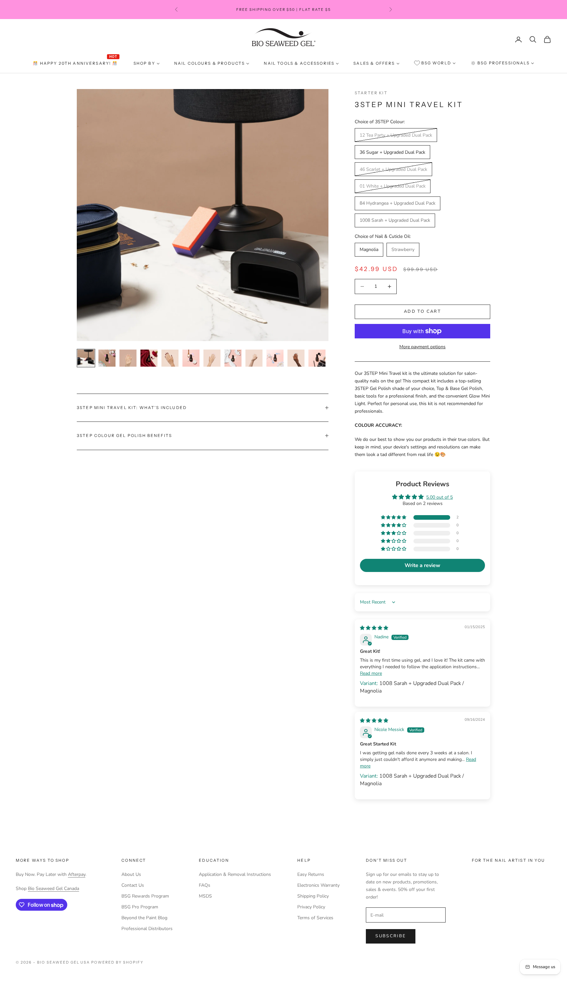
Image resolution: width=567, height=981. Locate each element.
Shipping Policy (313, 896)
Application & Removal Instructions (235, 874)
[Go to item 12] (317, 358)
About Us (131, 874)
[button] (394, 517)
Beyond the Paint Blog (144, 918)
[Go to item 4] (149, 358)
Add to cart (422, 311)
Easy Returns (310, 874)
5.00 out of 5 (439, 497)
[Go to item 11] (296, 358)
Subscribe (390, 936)
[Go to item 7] (212, 358)
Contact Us (132, 885)
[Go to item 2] (107, 358)
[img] (374, 628)
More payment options (422, 347)
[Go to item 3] (128, 358)
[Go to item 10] (275, 358)
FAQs (204, 885)
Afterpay (76, 874)
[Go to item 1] (86, 358)
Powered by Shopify (117, 962)
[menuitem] (75, 63)
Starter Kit (371, 92)
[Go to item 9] (254, 358)
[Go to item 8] (233, 358)
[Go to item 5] (170, 358)
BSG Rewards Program (145, 896)
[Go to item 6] (191, 358)
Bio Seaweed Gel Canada (53, 888)
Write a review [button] (422, 565)
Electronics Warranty (318, 885)
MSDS (205, 896)
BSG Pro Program (139, 907)
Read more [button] (371, 673)
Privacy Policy (311, 907)
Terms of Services (315, 918)
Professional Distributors (147, 928)
